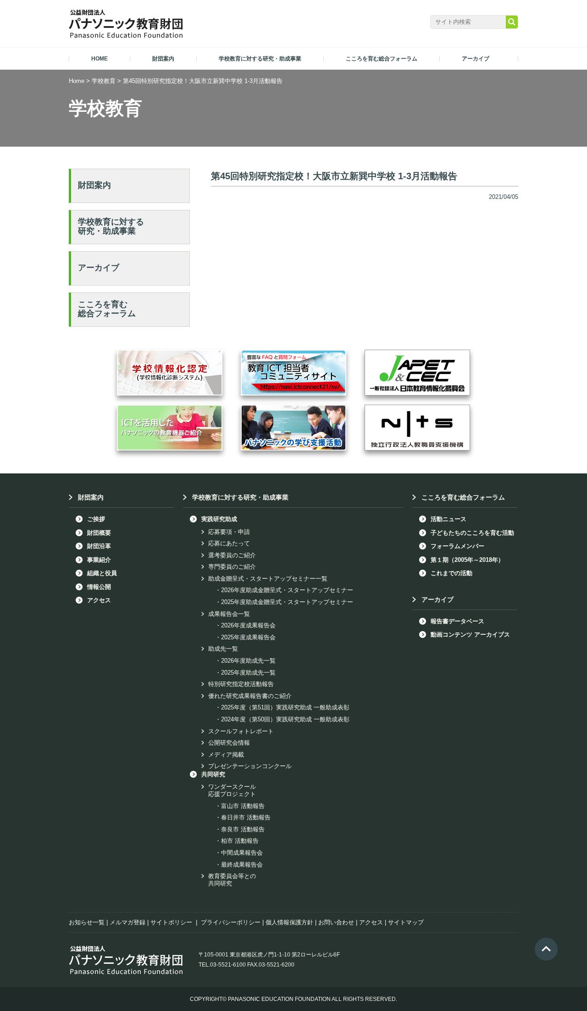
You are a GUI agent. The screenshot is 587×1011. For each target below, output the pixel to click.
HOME (99, 58)
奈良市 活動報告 (243, 829)
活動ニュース (448, 519)
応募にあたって (229, 543)
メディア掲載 (226, 754)
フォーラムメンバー (457, 546)
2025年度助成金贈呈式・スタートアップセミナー (287, 602)
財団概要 (99, 532)
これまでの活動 (451, 573)
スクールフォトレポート (241, 731)
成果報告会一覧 (229, 613)
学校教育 (104, 80)
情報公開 (99, 586)
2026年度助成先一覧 (248, 660)
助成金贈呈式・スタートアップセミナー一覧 (267, 578)
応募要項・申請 (229, 531)
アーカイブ (98, 267)
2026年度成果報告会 (248, 625)
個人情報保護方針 (289, 922)
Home (76, 80)
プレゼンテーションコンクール (250, 766)
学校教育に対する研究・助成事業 (111, 226)
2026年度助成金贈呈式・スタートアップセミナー (287, 590)
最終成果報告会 (242, 864)
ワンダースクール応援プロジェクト (232, 790)
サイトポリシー (171, 922)
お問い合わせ (336, 922)
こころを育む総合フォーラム (107, 309)
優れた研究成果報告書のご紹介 (250, 695)
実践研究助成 (219, 519)
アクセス (99, 600)
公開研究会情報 (229, 742)
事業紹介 (99, 559)
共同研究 (213, 774)
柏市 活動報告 (240, 840)
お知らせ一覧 (87, 922)
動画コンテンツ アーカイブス (470, 634)
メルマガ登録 (127, 922)
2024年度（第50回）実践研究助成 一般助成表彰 (285, 719)
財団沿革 (99, 546)
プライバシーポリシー (230, 922)
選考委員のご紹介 (232, 555)
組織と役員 (102, 573)
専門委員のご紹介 (232, 566)
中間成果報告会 (242, 852)
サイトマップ (406, 922)
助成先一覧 (223, 648)
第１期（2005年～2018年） (467, 559)
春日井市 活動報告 (246, 817)
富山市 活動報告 (243, 805)
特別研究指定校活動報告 (241, 684)
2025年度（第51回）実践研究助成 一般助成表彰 (285, 707)
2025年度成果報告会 (248, 637)
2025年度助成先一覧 (248, 672)
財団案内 (94, 185)
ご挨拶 (96, 519)
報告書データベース (457, 621)
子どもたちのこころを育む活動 (472, 532)
